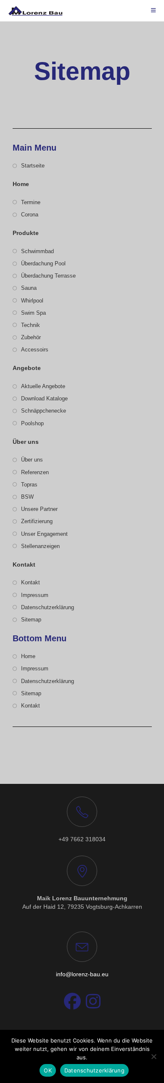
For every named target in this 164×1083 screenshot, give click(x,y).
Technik (30, 325)
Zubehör (31, 337)
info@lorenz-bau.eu (82, 974)
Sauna (29, 288)
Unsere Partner (39, 509)
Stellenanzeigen (40, 546)
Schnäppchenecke (43, 411)
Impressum (34, 595)
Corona (29, 214)
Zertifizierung (37, 521)
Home (28, 656)
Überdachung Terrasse (48, 276)
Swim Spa (33, 313)
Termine (30, 202)
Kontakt (30, 582)
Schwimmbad (37, 251)
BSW (27, 497)
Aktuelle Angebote (43, 386)
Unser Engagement (44, 534)
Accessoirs (34, 349)
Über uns (32, 459)
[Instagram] (93, 1001)
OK (48, 1070)
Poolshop (32, 423)
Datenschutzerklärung (47, 607)
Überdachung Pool (43, 263)
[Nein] (153, 1056)
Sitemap (31, 619)
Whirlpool (32, 300)
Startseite (33, 165)
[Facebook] (72, 1001)
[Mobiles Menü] (153, 10)
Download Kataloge (44, 398)
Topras (29, 484)
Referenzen (35, 472)
